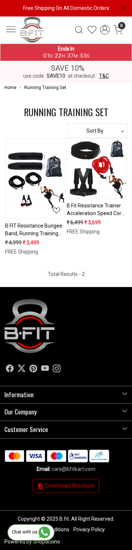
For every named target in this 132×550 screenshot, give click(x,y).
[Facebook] (9, 369)
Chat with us (25, 532)
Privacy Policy (89, 529)
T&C (104, 76)
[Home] (40, 38)
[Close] (123, 8)
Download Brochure (69, 485)
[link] (78, 29)
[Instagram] (56, 369)
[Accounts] (104, 29)
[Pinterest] (33, 369)
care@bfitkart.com (73, 469)
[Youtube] (45, 369)
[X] (21, 369)
